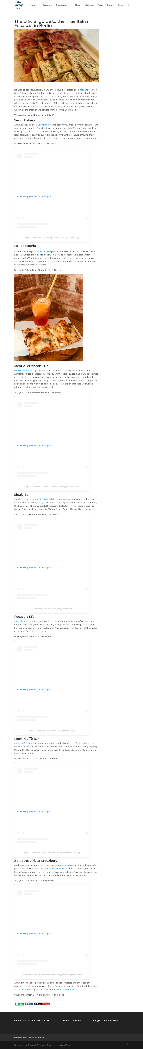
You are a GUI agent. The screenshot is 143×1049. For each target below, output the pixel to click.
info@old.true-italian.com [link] (106, 1020)
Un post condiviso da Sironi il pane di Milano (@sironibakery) (52, 237)
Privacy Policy (36, 1037)
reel (23, 989)
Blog (109, 5)
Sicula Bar (44, 499)
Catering (89, 5)
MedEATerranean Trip (25, 370)
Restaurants (62, 5)
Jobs (120, 5)
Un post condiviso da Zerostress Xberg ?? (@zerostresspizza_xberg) (52, 975)
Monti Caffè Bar (22, 743)
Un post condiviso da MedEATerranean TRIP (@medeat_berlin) (52, 487)
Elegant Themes (36, 1045)
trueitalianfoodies (66, 989)
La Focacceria (44, 251)
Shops (78, 5)
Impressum (20, 1037)
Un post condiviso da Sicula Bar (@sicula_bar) (52, 609)
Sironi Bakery (44, 125)
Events (46, 5)
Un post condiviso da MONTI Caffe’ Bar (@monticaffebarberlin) (52, 853)
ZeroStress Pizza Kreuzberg (54, 865)
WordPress (66, 1045)
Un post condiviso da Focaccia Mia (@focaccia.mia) (52, 731)
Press (100, 5)
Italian (82, 90)
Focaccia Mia (21, 621)
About (33, 5)
